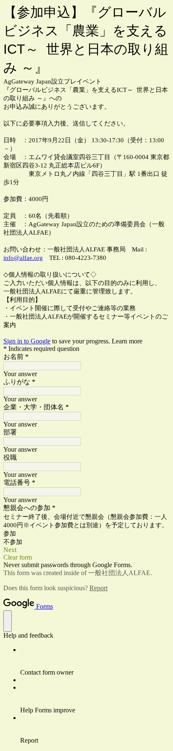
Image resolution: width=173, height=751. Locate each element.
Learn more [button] (127, 341)
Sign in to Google (26, 341)
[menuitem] (95, 661)
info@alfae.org (23, 257)
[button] (86, 550)
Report (98, 587)
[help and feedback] (7, 621)
